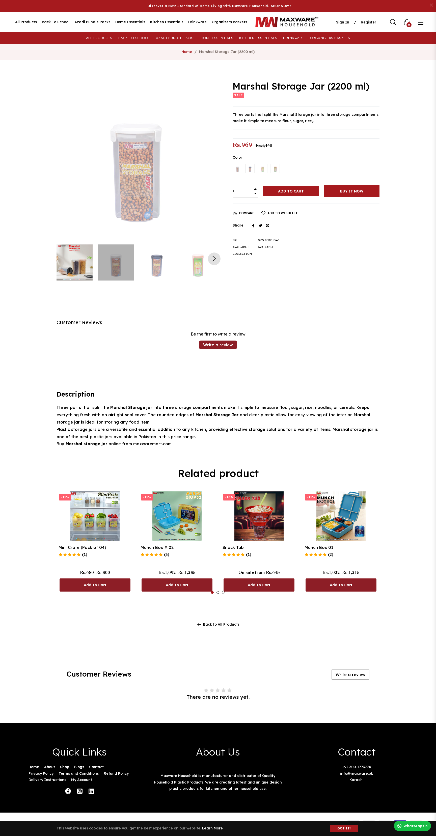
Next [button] (214, 259)
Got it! (344, 828)
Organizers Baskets (330, 38)
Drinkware (293, 38)
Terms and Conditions (79, 773)
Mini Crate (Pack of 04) (82, 547)
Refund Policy (116, 773)
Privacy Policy (41, 773)
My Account (81, 779)
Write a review (218, 344)
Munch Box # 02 (157, 547)
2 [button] (217, 592)
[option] (95, 543)
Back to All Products (220, 624)
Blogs (79, 767)
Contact (96, 767)
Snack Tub (233, 547)
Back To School (134, 38)
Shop (64, 767)
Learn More (212, 828)
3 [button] (223, 592)
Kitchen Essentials (258, 38)
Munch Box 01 (319, 547)
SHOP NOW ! (281, 6)
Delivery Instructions (47, 779)
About (49, 767)
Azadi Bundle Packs (175, 38)
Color (237, 157)
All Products (99, 38)
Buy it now (351, 191)
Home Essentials (217, 38)
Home (186, 51)
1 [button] (212, 592)
